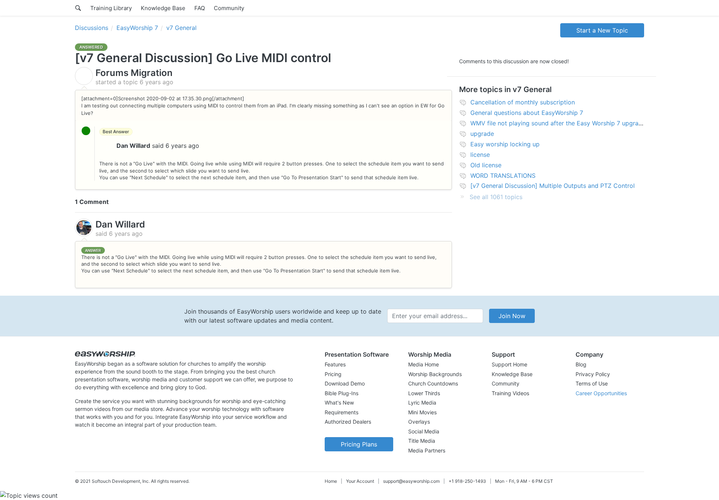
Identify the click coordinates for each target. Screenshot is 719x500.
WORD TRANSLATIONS (503, 175)
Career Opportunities (601, 393)
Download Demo (345, 383)
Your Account (360, 481)
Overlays (419, 421)
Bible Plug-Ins (341, 393)
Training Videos (510, 393)
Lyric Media (422, 402)
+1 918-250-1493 (467, 481)
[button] (359, 354)
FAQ (199, 8)
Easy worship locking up (505, 144)
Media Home (423, 364)
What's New (339, 402)
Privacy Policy (593, 374)
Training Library (111, 8)
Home (331, 481)
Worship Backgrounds (435, 374)
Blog (581, 364)
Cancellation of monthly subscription (522, 102)
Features (335, 364)
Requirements (341, 412)
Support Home (509, 364)
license (480, 154)
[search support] (78, 8)
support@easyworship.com (411, 481)
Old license (485, 165)
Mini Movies (422, 412)
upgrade (482, 133)
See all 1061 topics (496, 197)
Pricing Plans (359, 444)
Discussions (91, 27)
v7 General (181, 27)
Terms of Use (592, 383)
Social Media (423, 431)
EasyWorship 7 (137, 27)
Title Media (421, 441)
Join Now (511, 316)
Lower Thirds (424, 393)
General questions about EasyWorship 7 (526, 112)
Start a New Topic (602, 30)
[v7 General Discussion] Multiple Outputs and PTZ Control (552, 185)
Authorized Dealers (348, 421)
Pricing (333, 374)
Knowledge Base (163, 8)
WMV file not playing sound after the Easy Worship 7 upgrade (558, 123)
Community (229, 8)
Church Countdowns (433, 383)
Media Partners (426, 450)
